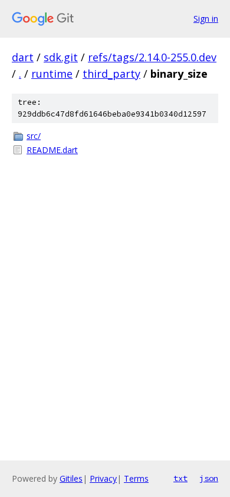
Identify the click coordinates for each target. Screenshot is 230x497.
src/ (34, 135)
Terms (136, 478)
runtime (52, 74)
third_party (111, 74)
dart (23, 57)
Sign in (205, 18)
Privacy (103, 478)
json (208, 478)
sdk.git (61, 57)
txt (180, 478)
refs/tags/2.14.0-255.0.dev (152, 57)
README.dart (52, 149)
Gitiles (71, 478)
